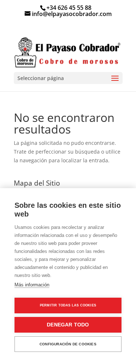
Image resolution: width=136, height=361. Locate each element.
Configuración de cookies (68, 344)
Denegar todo (68, 325)
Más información (32, 284)
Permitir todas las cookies (68, 305)
